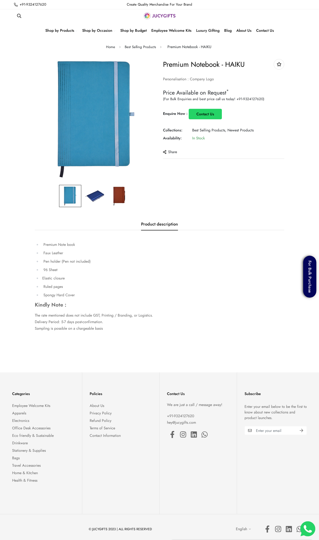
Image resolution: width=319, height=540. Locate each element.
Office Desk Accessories (31, 428)
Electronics (20, 420)
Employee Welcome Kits (31, 405)
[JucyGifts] (160, 15)
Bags (16, 458)
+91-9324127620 (250, 99)
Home (110, 46)
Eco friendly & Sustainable (33, 435)
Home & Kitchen (25, 473)
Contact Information (105, 435)
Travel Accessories (26, 465)
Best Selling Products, (209, 130)
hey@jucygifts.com (181, 422)
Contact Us (205, 114)
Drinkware (20, 443)
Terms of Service (102, 428)
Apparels (19, 413)
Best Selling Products (140, 46)
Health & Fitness (24, 480)
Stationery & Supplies (29, 450)
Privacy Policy (101, 413)
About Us (97, 405)
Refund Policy (100, 420)
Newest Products (240, 130)
